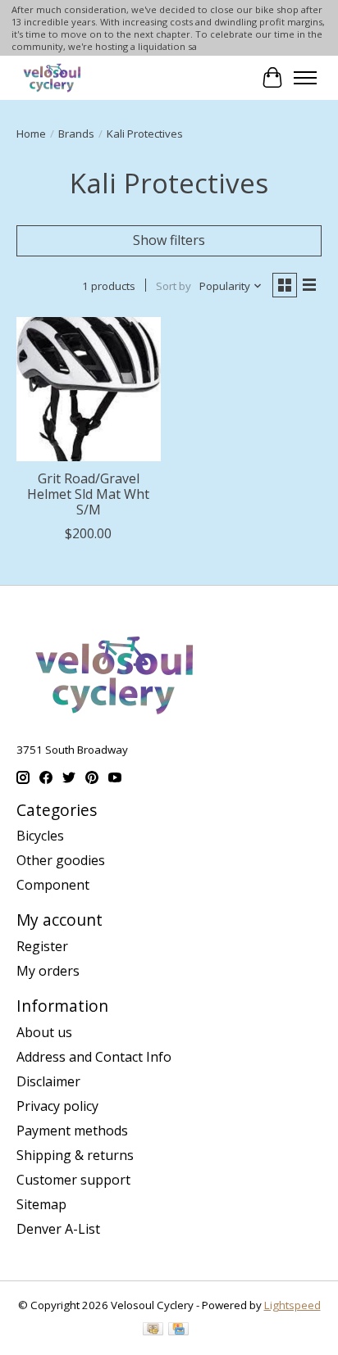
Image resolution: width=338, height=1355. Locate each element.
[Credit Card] (178, 1330)
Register (42, 946)
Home (31, 133)
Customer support (73, 1180)
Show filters (169, 240)
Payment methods (72, 1131)
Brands (76, 133)
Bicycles (40, 836)
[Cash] (153, 1330)
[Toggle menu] (305, 77)
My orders (48, 971)
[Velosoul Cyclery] (52, 77)
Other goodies (60, 860)
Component (52, 885)
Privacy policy (57, 1106)
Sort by (173, 286)
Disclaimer (48, 1081)
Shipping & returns (75, 1155)
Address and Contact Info (93, 1057)
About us (44, 1032)
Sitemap (41, 1204)
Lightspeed (292, 1305)
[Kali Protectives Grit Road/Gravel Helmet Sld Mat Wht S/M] (88, 389)
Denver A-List (58, 1229)
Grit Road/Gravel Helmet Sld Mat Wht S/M (88, 494)
